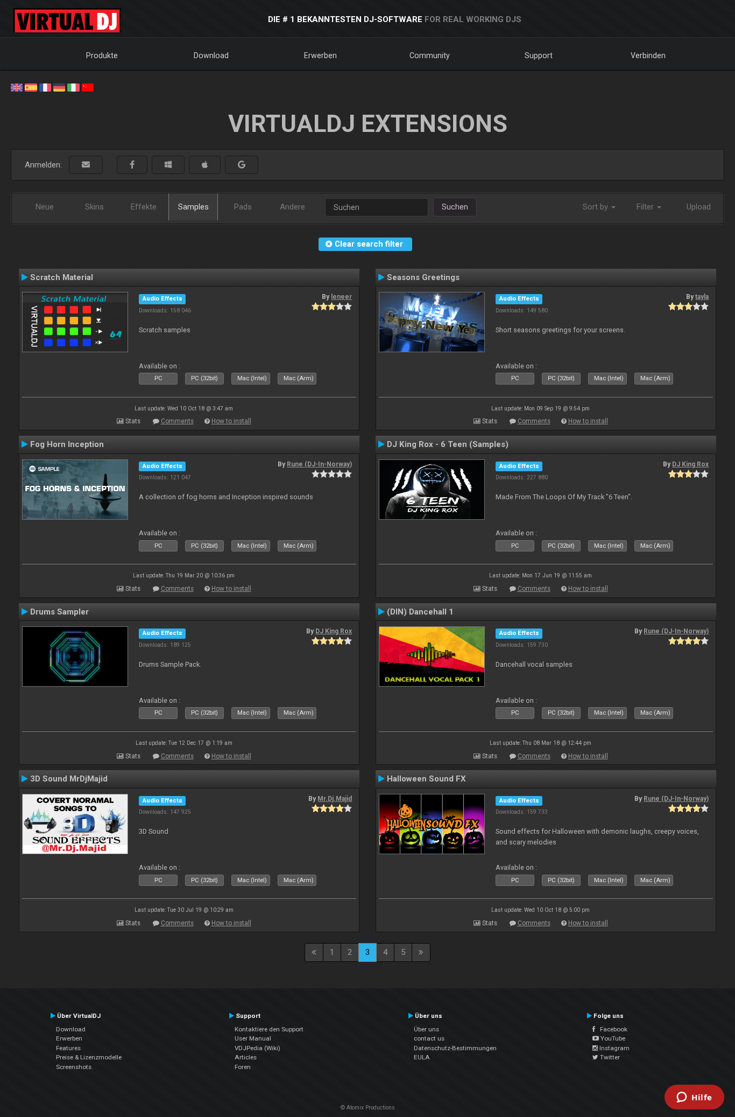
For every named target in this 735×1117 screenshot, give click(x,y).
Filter (646, 207)
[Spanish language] (31, 87)
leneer (341, 297)
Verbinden (648, 55)
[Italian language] (73, 87)
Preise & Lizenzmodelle (89, 1057)
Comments (177, 421)
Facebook (611, 1029)
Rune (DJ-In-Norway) (319, 464)
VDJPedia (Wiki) (257, 1048)
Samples (193, 207)
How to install (231, 421)
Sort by (596, 207)
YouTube (612, 1038)
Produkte (102, 55)
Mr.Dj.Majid (334, 798)
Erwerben (320, 55)
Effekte (144, 207)
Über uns (426, 1029)
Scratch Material (61, 277)
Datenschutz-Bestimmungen (455, 1048)
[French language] (45, 87)
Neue (45, 207)
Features (68, 1048)
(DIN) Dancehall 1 (420, 612)
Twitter (609, 1057)
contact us (429, 1038)
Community (429, 55)
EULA (422, 1057)
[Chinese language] (88, 87)
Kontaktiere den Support (269, 1029)
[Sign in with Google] (241, 165)
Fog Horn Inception (67, 444)
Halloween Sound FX (426, 779)
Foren (243, 1067)
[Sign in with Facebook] (132, 165)
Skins (94, 207)
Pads (243, 207)
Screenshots (73, 1067)
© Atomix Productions (368, 1107)
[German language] (59, 87)
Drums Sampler (59, 612)
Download (211, 55)
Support (539, 55)
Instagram (614, 1048)
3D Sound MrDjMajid (69, 779)
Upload (699, 207)
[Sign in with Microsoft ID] (168, 165)
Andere (292, 207)
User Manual (253, 1038)
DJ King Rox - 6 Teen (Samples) (447, 444)
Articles (246, 1057)
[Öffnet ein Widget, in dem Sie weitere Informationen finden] (694, 1098)
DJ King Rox (690, 464)
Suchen (455, 207)
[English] (17, 87)
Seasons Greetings (423, 277)
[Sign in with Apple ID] (205, 165)
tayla (702, 297)
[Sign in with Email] (86, 165)
